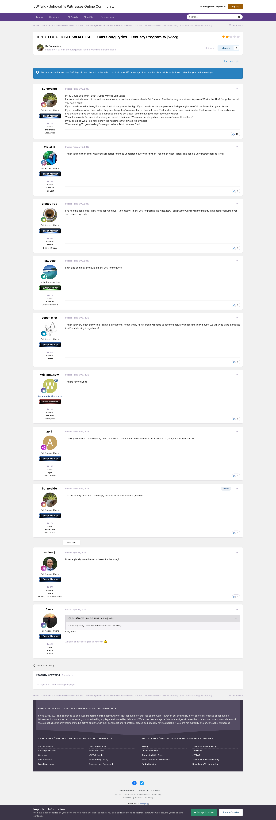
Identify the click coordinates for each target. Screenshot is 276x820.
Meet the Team (96, 750)
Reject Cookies (230, 812)
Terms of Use (107, 17)
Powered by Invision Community (138, 797)
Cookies (155, 790)
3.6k (51, 644)
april (49, 431)
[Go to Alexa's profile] (50, 620)
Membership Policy (98, 759)
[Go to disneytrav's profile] (50, 215)
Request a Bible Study (152, 755)
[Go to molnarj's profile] (50, 564)
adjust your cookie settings (129, 812)
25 (51, 295)
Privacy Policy (126, 790)
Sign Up (235, 6)
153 (51, 466)
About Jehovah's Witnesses (156, 759)
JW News (197, 750)
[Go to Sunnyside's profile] (40, 47)
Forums (39, 17)
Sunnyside (55, 46)
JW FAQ (196, 755)
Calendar (42, 755)
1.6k (51, 123)
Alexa (49, 609)
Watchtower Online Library (205, 759)
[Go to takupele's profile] (50, 272)
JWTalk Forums (45, 746)
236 (51, 238)
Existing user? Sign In (212, 6)
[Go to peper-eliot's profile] (50, 329)
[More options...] (237, 89)
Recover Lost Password (101, 764)
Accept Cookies (205, 812)
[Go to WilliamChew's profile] (50, 386)
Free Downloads (46, 764)
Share (210, 48)
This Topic (226, 17)
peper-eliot (49, 317)
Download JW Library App (205, 764)
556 (51, 587)
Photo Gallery (45, 759)
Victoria (49, 146)
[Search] (239, 16)
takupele (49, 260)
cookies (54, 812)
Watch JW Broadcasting (204, 746)
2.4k (51, 409)
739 (51, 181)
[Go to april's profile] (50, 443)
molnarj (49, 552)
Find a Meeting (149, 764)
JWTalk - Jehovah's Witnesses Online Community (74, 6)
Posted (77, 88)
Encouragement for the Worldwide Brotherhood (91, 49)
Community (55, 17)
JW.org (145, 746)
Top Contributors (97, 746)
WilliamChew (49, 374)
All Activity (73, 17)
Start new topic (231, 61)
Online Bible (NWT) (151, 750)
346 (51, 352)
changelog (144, 804)
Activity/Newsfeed (47, 750)
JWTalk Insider (96, 755)
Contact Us (142, 790)
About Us (89, 17)
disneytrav (49, 203)
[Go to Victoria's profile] (50, 158)
